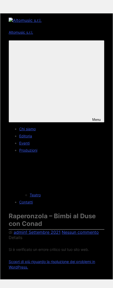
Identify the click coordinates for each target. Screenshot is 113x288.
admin (19, 232)
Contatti (26, 202)
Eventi (24, 143)
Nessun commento (80, 232)
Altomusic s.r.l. (21, 32)
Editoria (25, 136)
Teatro (35, 195)
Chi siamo (27, 129)
